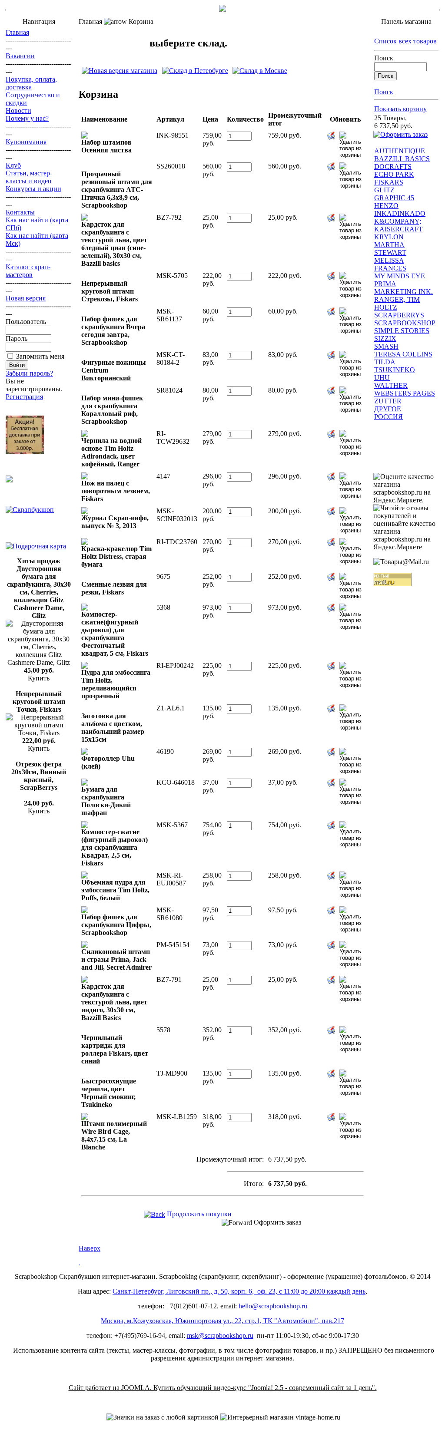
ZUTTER (388, 401)
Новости (18, 110)
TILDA (384, 362)
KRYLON (389, 237)
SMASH (386, 346)
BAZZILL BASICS (402, 158)
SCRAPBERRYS (399, 315)
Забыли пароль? (29, 373)
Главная (17, 32)
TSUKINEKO (394, 369)
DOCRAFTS (393, 166)
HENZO (386, 205)
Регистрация (24, 396)
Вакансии (20, 55)
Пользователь (26, 321)
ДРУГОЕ (387, 409)
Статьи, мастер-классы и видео (29, 177)
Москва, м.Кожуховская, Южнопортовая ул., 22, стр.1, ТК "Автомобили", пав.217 (222, 1320)
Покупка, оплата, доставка (31, 83)
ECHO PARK (394, 174)
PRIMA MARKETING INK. (403, 287)
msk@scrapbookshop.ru (220, 1335)
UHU (382, 377)
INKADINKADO (399, 213)
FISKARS (388, 182)
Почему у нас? (27, 118)
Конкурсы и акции (33, 188)
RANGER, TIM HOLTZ (397, 303)
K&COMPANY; (397, 221)
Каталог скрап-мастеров (28, 270)
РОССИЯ (388, 416)
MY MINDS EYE (399, 276)
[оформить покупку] (400, 134)
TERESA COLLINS (403, 354)
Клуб (13, 165)
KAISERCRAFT (398, 229)
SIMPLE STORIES (401, 330)
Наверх (89, 1248)
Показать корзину (400, 108)
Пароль (16, 338)
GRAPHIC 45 (394, 197)
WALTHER (391, 385)
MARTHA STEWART (390, 248)
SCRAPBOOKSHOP (404, 323)
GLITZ (384, 190)
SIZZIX (385, 338)
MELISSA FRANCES (390, 264)
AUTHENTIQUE (399, 151)
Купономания (26, 141)
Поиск (383, 58)
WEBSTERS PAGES (404, 393)
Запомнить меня (40, 356)
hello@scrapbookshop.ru (273, 1306)
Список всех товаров (405, 41)
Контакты (20, 212)
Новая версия (26, 298)
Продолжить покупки (198, 1214)
